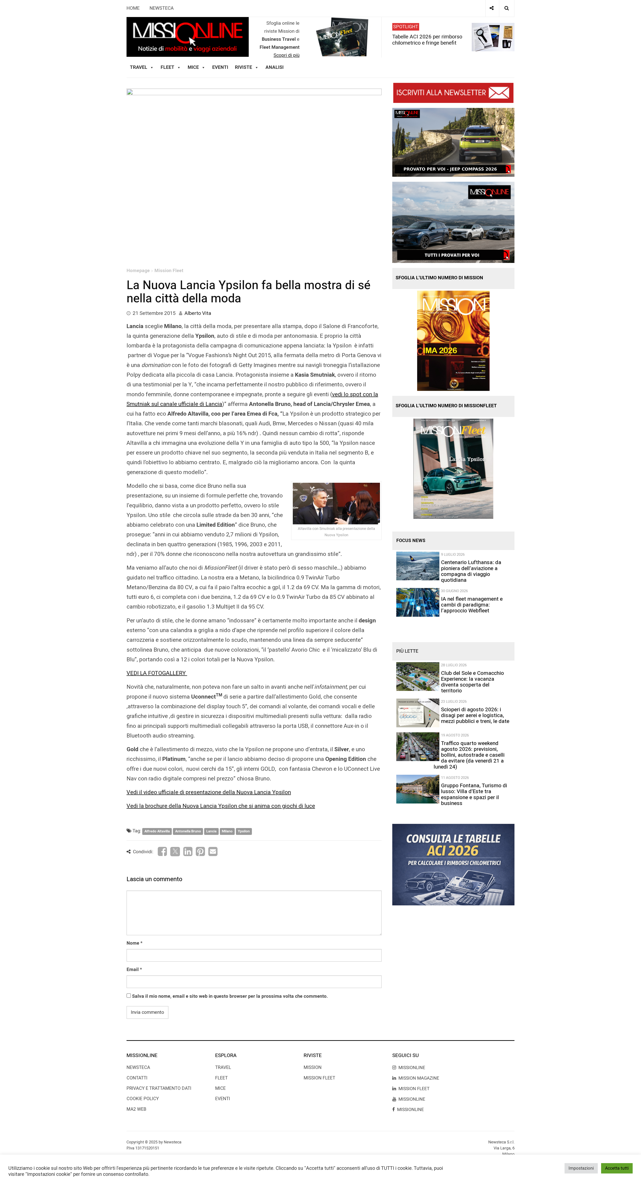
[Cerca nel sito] (506, 8)
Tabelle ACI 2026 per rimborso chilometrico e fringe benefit (427, 39)
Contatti (137, 1078)
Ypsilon (244, 831)
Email (133, 969)
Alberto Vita (197, 313)
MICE (193, 67)
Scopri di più (286, 55)
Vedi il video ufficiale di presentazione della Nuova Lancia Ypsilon (209, 792)
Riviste (243, 67)
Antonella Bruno (188, 831)
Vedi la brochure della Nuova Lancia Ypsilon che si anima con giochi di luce (221, 806)
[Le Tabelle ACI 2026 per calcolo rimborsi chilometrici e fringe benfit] (453, 864)
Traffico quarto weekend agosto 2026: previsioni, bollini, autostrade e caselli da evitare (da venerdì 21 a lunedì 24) (469, 755)
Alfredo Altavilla (157, 831)
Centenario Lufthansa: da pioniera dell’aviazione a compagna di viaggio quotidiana (471, 571)
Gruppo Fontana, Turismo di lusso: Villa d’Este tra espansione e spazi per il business (474, 794)
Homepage (138, 270)
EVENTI (222, 1098)
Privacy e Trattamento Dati (159, 1088)
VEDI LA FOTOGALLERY (157, 673)
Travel (223, 1067)
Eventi (220, 67)
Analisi (274, 67)
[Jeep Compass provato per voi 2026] (453, 142)
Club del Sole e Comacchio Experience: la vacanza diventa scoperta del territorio (472, 682)
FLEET (167, 67)
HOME (133, 8)
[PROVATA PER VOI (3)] (453, 222)
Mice (220, 1088)
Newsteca (138, 1067)
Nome (133, 943)
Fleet (221, 1078)
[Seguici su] (491, 8)
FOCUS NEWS (410, 540)
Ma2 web (136, 1109)
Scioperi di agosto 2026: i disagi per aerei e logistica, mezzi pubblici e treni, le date (475, 715)
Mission (313, 1067)
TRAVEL (138, 67)
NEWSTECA (162, 8)
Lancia (211, 831)
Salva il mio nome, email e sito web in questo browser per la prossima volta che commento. (230, 996)
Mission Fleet (168, 270)
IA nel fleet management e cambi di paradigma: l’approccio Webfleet (472, 605)
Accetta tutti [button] (617, 1168)
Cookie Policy (143, 1098)
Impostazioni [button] (581, 1168)
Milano (227, 831)
